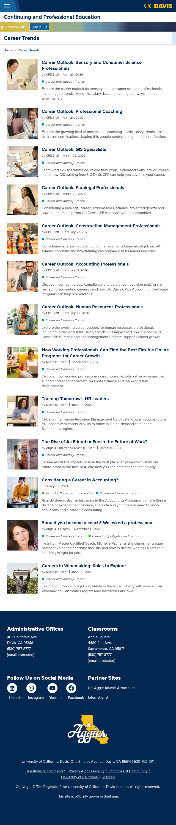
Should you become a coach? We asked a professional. (98, 522)
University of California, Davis (45, 761)
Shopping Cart (15, 26)
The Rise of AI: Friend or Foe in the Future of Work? (94, 441)
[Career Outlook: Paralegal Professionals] (22, 199)
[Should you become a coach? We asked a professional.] (22, 534)
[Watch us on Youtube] (55, 688)
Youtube (56, 697)
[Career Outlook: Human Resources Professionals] (22, 319)
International (98, 697)
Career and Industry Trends (65, 81)
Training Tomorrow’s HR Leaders (75, 398)
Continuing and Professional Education (52, 17)
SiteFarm (111, 796)
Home (8, 50)
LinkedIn (16, 697)
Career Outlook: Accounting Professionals (85, 264)
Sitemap (108, 777)
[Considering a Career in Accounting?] (22, 491)
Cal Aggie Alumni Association (112, 687)
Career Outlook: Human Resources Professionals (92, 306)
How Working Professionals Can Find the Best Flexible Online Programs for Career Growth (105, 352)
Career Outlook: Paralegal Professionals (83, 187)
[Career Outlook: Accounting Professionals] (22, 276)
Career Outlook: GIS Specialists (74, 149)
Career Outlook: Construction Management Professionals (101, 225)
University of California (79, 777)
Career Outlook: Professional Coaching (82, 111)
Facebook (76, 697)
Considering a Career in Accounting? (80, 479)
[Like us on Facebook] (75, 688)
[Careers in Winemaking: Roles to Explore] (22, 577)
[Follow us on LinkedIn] (15, 688)
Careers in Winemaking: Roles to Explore (84, 565)
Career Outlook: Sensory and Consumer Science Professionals (92, 65)
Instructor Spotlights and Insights (68, 493)
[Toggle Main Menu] (7, 6)
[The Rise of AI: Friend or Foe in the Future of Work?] (22, 453)
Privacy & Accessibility (86, 771)
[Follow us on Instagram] (35, 688)
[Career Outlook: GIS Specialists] (22, 161)
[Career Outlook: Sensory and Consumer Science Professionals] (22, 74)
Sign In (37, 26)
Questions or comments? (45, 771)
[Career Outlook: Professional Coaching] (22, 123)
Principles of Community (128, 771)
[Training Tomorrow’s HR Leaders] (22, 410)
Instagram (36, 697)
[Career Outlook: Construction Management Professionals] (22, 237)
